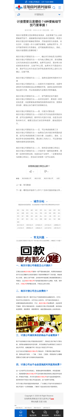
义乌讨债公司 (20, 228)
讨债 (22, 35)
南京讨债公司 (48, 178)
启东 (45, 216)
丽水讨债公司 (20, 225)
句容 (54, 219)
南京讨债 (38, 178)
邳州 (18, 216)
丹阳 (54, 216)
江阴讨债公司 (45, 213)
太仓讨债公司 (36, 219)
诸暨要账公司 (29, 228)
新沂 (27, 219)
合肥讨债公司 (46, 407)
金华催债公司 (38, 225)
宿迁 (59, 210)
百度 (41, 402)
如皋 (36, 216)
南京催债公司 (26, 178)
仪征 (32, 219)
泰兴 (32, 216)
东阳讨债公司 (29, 225)
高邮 (45, 219)
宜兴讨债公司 (59, 213)
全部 (58, 178)
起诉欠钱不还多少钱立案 (48, 228)
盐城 (50, 210)
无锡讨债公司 (23, 210)
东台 (36, 213)
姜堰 (41, 219)
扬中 (23, 219)
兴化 (32, 213)
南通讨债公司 (23, 213)
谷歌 (45, 402)
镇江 (18, 213)
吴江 (59, 216)
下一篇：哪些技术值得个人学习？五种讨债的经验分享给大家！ (41, 190)
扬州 (32, 210)
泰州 (27, 213)
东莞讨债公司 (19, 407)
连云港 (45, 210)
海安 (18, 222)
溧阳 (27, 216)
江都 (50, 216)
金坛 (50, 219)
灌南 (59, 219)
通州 (54, 213)
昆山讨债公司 (41, 216)
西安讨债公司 (37, 407)
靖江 (18, 219)
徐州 (36, 210)
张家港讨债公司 (50, 213)
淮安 (54, 210)
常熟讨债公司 (41, 213)
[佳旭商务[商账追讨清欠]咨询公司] (33, 7)
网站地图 (34, 402)
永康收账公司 (38, 228)
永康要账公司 (57, 225)
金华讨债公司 (48, 225)
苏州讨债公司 (41, 210)
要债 (29, 56)
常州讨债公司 (27, 210)
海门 (23, 216)
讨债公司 (23, 56)
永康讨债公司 (57, 228)
